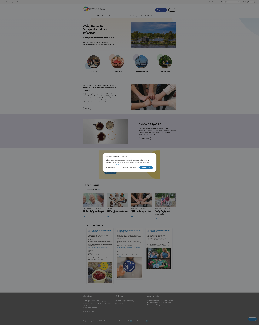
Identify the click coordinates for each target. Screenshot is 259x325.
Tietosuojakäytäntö (116, 164)
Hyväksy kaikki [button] (146, 167)
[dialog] (129, 162)
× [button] (154, 155)
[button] (110, 167)
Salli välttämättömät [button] (129, 167)
